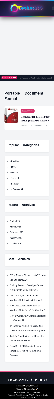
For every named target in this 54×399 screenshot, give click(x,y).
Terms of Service (42, 395)
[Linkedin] (41, 379)
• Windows (15, 172)
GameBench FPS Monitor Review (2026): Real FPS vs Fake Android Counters (25, 350)
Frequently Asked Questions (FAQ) (21, 395)
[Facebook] (31, 379)
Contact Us (37, 392)
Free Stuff (27, 111)
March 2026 (15, 226)
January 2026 (16, 238)
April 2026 (15, 221)
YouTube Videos (27, 398)
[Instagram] (45, 379)
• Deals (13, 167)
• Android (14, 178)
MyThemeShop (30, 389)
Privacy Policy (19, 392)
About (29, 392)
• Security (14, 183)
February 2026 (16, 232)
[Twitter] (36, 379)
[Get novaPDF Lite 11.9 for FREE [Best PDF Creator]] (11, 115)
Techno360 (18, 379)
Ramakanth (25, 125)
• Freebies (14, 161)
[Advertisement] (27, 46)
